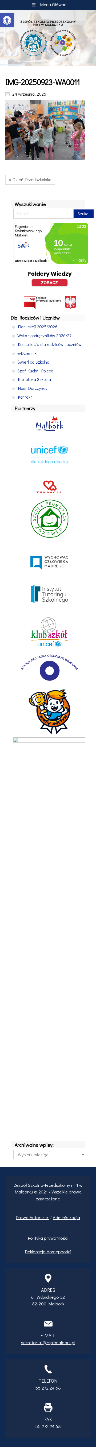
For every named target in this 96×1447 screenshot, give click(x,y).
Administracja (66, 1217)
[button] (7, 20)
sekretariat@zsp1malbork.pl (48, 1342)
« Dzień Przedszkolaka (30, 179)
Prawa (23, 1217)
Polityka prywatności (48, 1238)
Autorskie (39, 1217)
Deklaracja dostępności (48, 1251)
